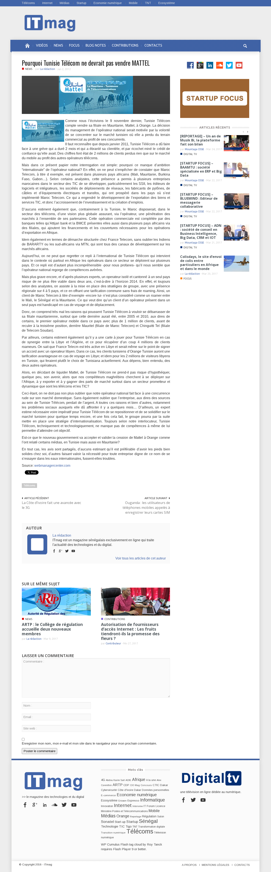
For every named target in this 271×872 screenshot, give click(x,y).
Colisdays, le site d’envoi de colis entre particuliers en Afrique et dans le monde (201, 262)
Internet (47, 3)
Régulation (149, 816)
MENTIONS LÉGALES (215, 864)
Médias (64, 3)
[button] (245, 45)
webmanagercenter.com (52, 465)
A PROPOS (189, 864)
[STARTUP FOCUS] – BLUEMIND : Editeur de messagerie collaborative (199, 200)
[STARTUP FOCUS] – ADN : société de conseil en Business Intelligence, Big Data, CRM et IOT (200, 231)
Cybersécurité (109, 790)
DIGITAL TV (190, 154)
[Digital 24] (214, 98)
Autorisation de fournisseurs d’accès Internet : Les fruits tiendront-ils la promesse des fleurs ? (130, 631)
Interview (138, 806)
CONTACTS (153, 45)
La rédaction (47, 69)
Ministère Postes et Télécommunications (124, 811)
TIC (122, 826)
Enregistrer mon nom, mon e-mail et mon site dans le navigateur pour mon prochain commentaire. (89, 743)
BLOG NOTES (96, 45)
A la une (151, 780)
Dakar (137, 790)
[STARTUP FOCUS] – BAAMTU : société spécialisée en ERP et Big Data (201, 169)
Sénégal (148, 821)
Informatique (152, 800)
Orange (122, 816)
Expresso (133, 800)
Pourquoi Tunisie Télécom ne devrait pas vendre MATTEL (86, 63)
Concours (146, 785)
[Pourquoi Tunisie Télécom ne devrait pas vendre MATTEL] (96, 94)
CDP (126, 785)
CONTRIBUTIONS (125, 45)
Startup (81, 3)
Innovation (107, 806)
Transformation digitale (151, 826)
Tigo (129, 826)
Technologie (109, 826)
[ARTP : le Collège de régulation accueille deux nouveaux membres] (56, 601)
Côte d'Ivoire (125, 790)
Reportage (135, 816)
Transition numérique (113, 832)
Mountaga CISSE (194, 149)
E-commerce (108, 795)
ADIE (128, 780)
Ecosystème (166, 3)
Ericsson (122, 800)
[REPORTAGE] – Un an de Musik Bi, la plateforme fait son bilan (200, 140)
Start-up (120, 822)
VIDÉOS (42, 45)
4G (103, 780)
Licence (160, 806)
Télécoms (28, 3)
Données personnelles (155, 790)
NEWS (58, 45)
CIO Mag (135, 785)
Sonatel (107, 821)
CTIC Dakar (160, 785)
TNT (148, 3)
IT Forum (149, 806)
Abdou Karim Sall (115, 780)
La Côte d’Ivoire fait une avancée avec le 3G (51, 505)
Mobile (133, 3)
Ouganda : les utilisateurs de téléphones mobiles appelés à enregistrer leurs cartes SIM (146, 507)
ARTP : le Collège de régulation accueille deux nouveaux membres (52, 629)
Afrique (138, 779)
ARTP (118, 785)
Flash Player (122, 849)
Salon (160, 816)
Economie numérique (108, 3)
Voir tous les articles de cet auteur (140, 558)
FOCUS (74, 45)
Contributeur (113, 643)
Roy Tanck (154, 844)
